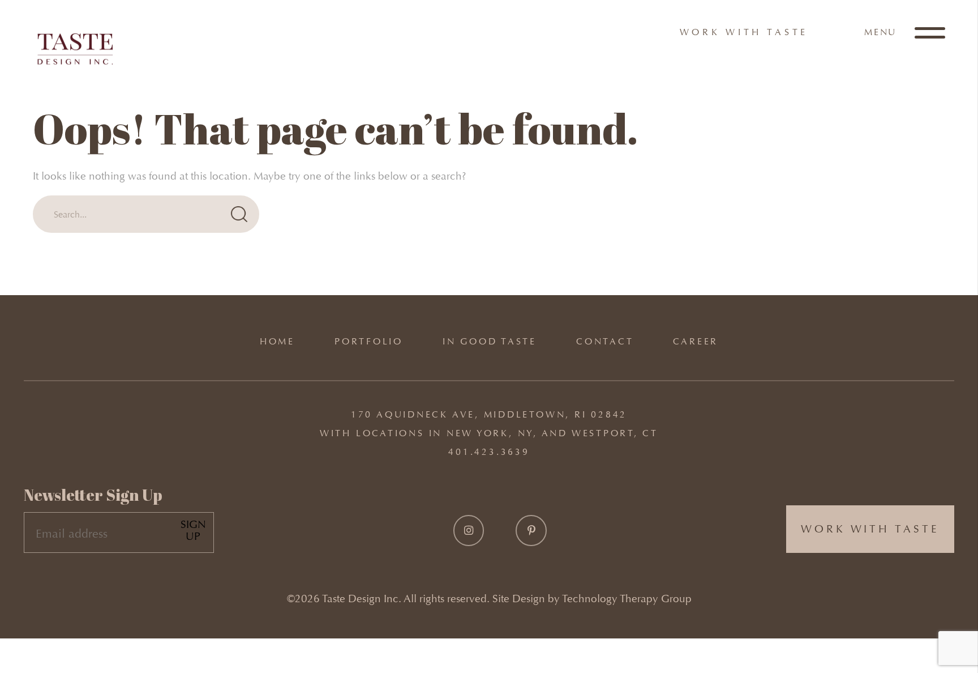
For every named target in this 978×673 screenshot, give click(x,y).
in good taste (490, 341)
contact (604, 341)
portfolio (368, 341)
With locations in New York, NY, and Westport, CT (489, 433)
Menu (882, 32)
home (277, 341)
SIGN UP (193, 530)
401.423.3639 (488, 451)
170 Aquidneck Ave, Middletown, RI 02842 (489, 414)
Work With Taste (744, 32)
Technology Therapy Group (627, 598)
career (695, 341)
